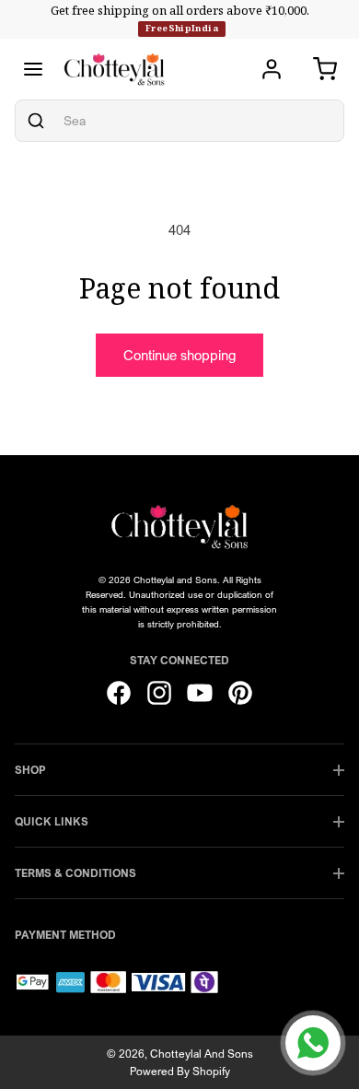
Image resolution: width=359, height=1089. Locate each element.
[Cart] (325, 69)
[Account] (271, 69)
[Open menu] (33, 69)
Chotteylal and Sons (201, 1053)
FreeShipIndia (181, 28)
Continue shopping (179, 354)
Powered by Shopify (180, 1071)
